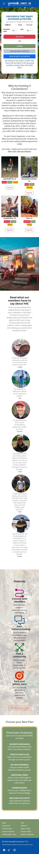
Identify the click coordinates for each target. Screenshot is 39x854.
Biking (33, 221)
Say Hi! (9, 187)
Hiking (26, 184)
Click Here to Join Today (19, 708)
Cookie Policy (7, 828)
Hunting (4, 182)
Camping (15, 182)
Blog (4, 823)
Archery (32, 184)
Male (20, 25)
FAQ (22, 823)
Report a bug (25, 828)
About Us (24, 826)
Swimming (29, 187)
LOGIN (19, 46)
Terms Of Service (8, 831)
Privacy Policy (19, 65)
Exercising (7, 221)
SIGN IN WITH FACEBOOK (19, 56)
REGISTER (20, 37)
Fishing (10, 182)
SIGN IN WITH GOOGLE (19, 51)
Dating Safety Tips (9, 834)
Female (29, 25)
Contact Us (6, 826)
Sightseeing (27, 221)
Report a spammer (27, 834)
